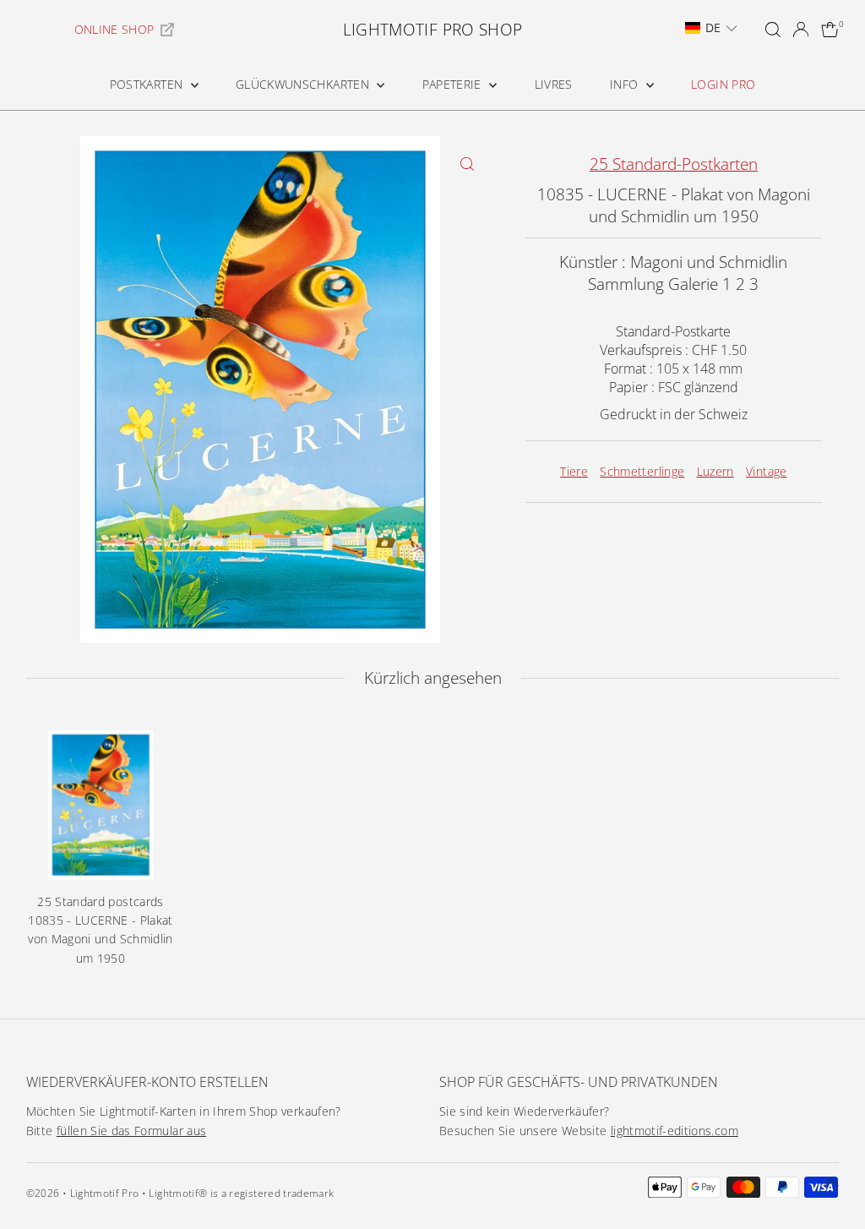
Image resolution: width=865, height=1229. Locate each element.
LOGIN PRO (723, 84)
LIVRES (554, 84)
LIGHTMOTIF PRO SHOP (433, 30)
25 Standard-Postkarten (674, 164)
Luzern (715, 471)
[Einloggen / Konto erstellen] (800, 29)
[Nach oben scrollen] (831, 1182)
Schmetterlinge (642, 471)
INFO (626, 84)
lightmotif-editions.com (674, 1130)
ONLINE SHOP (114, 29)
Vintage (766, 471)
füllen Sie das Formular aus (131, 1130)
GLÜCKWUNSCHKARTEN (304, 84)
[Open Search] (773, 29)
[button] (711, 27)
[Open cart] (830, 29)
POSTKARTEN (148, 84)
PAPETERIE (454, 84)
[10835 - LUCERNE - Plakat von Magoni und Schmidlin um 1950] (101, 805)
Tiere (574, 471)
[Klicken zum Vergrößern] (468, 164)
